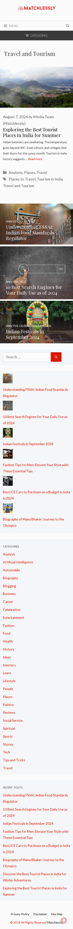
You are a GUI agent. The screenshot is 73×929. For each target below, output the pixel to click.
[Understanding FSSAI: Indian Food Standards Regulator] (36, 241)
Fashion (8, 626)
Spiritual (9, 728)
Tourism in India (50, 179)
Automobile (11, 570)
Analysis (16, 172)
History (8, 649)
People (8, 689)
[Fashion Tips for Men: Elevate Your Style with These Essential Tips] (8, 455)
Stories (8, 744)
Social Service (13, 720)
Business (9, 594)
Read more (35, 159)
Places (29, 172)
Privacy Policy (20, 914)
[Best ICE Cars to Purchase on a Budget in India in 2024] (8, 482)
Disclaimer (40, 914)
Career (8, 602)
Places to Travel (22, 179)
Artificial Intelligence (18, 562)
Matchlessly (55, 922)
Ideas (7, 657)
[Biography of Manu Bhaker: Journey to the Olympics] (8, 509)
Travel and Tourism (18, 185)
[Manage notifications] (64, 920)
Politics (8, 705)
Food (6, 633)
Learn (7, 673)
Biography (10, 578)
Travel (42, 172)
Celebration (11, 610)
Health (8, 641)
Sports (8, 736)
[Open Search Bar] (67, 26)
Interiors (9, 665)
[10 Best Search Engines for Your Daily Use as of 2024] (36, 296)
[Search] (56, 357)
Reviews (9, 712)
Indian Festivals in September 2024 (28, 444)
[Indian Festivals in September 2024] (36, 340)
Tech (6, 752)
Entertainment (13, 618)
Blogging (9, 586)
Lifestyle (9, 681)
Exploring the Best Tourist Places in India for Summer (32, 132)
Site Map (56, 914)
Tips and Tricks (14, 760)
